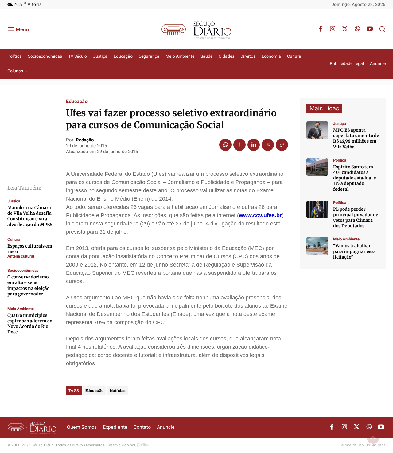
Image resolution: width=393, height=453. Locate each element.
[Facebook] (320, 29)
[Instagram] (333, 29)
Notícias (118, 390)
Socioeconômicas (23, 270)
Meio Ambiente (20, 309)
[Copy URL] (282, 145)
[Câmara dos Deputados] (317, 209)
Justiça (13, 201)
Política (339, 160)
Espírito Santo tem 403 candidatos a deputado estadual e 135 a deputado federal (354, 178)
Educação (77, 101)
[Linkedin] (253, 145)
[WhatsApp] (357, 29)
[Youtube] (370, 29)
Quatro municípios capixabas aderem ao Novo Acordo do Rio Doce (29, 324)
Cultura (13, 239)
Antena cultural (20, 256)
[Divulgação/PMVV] (317, 246)
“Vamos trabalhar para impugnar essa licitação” (354, 251)
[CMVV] (317, 130)
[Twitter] (345, 29)
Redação (85, 140)
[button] (382, 28)
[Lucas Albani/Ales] (317, 167)
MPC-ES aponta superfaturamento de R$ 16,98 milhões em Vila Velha (356, 138)
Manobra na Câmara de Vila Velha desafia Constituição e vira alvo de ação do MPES (29, 216)
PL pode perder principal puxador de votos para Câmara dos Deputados (355, 217)
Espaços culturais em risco (29, 248)
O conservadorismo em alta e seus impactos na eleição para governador (28, 285)
